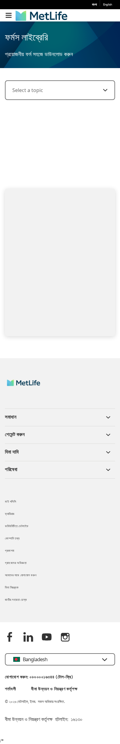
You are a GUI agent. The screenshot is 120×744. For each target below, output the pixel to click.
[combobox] (60, 90)
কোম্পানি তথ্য (12, 538)
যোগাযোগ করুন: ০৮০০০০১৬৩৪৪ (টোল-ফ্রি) (39, 677)
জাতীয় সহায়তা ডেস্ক (16, 600)
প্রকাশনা (9, 551)
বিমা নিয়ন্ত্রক (11, 587)
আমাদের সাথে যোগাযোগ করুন (20, 575)
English (107, 4)
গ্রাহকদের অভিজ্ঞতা (15, 563)
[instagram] (65, 637)
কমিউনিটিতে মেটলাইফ (17, 526)
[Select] (101, 90)
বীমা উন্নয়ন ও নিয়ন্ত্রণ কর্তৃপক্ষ (54, 689)
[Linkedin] (28, 637)
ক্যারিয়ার (9, 514)
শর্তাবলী (10, 689)
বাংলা (94, 4)
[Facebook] (10, 637)
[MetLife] (28, 386)
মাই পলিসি (10, 502)
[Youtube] (47, 637)
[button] (8, 15)
